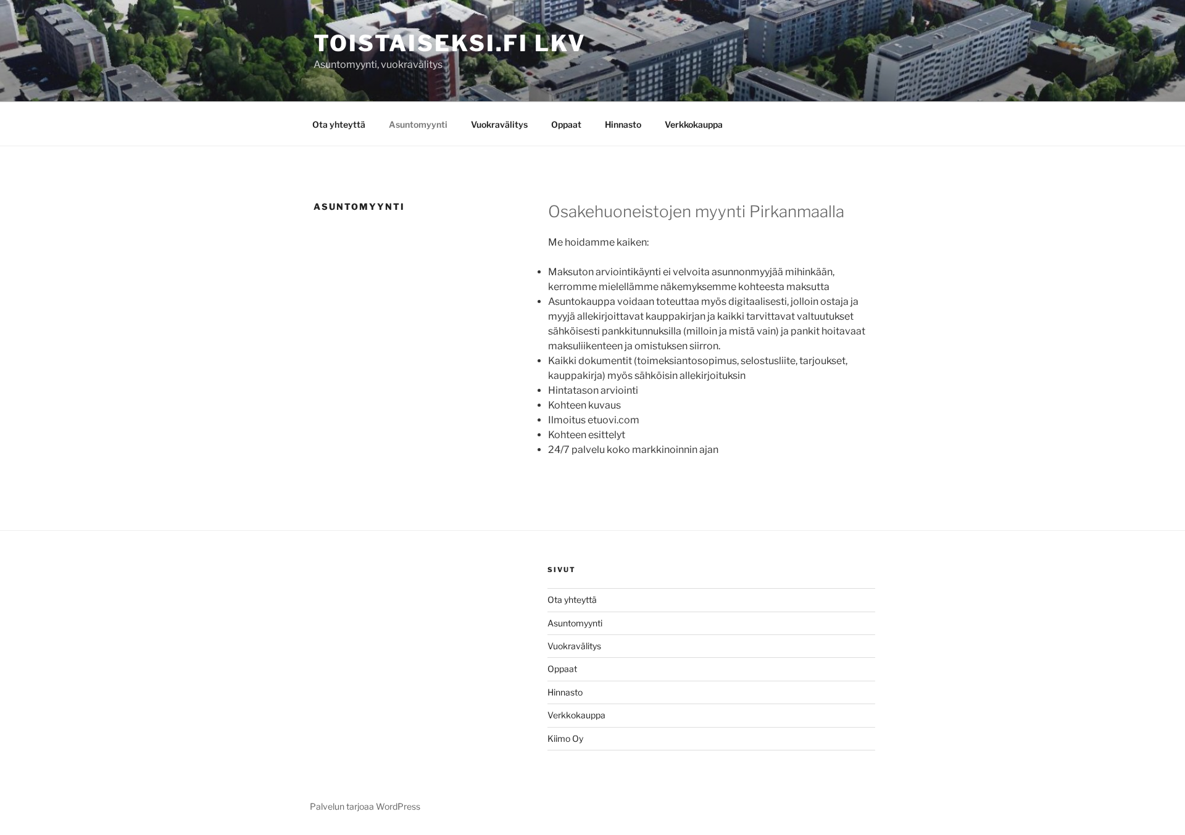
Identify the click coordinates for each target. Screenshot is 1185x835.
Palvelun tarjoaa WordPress (365, 806)
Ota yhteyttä (338, 124)
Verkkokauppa (694, 124)
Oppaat (566, 124)
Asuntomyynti (418, 124)
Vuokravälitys (499, 124)
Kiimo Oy (565, 738)
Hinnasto (623, 124)
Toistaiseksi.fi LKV (450, 43)
